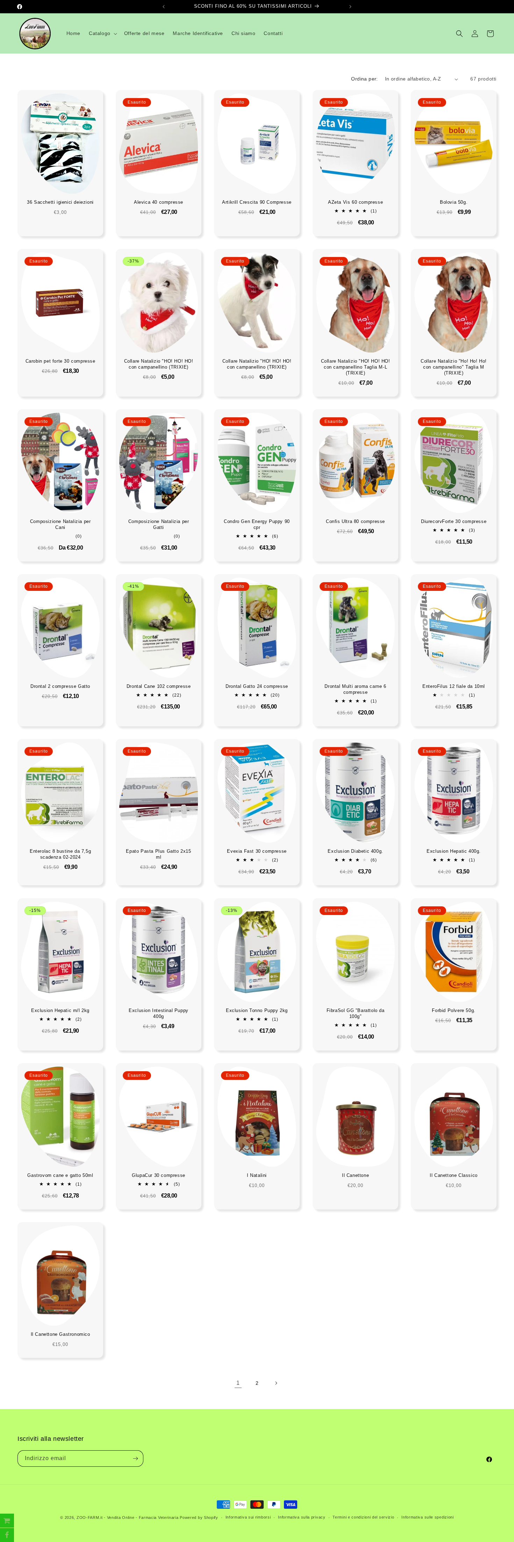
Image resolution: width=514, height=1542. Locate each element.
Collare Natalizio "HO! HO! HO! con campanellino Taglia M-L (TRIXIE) (355, 367)
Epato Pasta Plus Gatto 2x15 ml (158, 854)
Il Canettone (355, 1175)
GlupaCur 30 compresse (158, 1175)
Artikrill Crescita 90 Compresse (257, 202)
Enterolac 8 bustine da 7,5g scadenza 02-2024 (60, 854)
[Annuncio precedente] (163, 6)
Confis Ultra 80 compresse (355, 521)
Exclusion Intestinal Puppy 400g (158, 1013)
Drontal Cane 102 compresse (159, 686)
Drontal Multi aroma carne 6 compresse (355, 689)
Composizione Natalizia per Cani (60, 524)
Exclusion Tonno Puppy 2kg (257, 1010)
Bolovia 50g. (453, 202)
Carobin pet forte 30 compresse (60, 361)
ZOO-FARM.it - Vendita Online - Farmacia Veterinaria (128, 1517)
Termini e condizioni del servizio (363, 1517)
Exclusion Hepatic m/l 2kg (60, 1010)
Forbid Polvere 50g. (453, 1010)
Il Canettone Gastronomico (60, 1334)
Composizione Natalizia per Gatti (158, 524)
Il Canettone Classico (454, 1175)
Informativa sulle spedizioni (427, 1517)
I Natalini (257, 1175)
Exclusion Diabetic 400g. (355, 851)
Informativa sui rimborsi (248, 1517)
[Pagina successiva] (276, 1383)
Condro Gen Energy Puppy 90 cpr (257, 524)
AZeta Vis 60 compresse (355, 202)
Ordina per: (364, 79)
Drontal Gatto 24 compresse (257, 686)
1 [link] (238, 1383)
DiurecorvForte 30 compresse (453, 521)
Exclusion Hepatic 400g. (454, 851)
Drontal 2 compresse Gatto (60, 686)
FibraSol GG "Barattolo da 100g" (355, 1013)
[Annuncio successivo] (350, 6)
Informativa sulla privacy (302, 1517)
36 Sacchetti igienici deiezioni (60, 202)
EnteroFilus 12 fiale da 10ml (453, 686)
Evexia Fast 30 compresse (257, 851)
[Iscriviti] (135, 1458)
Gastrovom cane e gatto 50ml (60, 1175)
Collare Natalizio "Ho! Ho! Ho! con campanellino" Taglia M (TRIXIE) (454, 367)
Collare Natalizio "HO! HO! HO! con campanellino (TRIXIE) (158, 364)
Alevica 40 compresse (158, 202)
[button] (102, 33)
